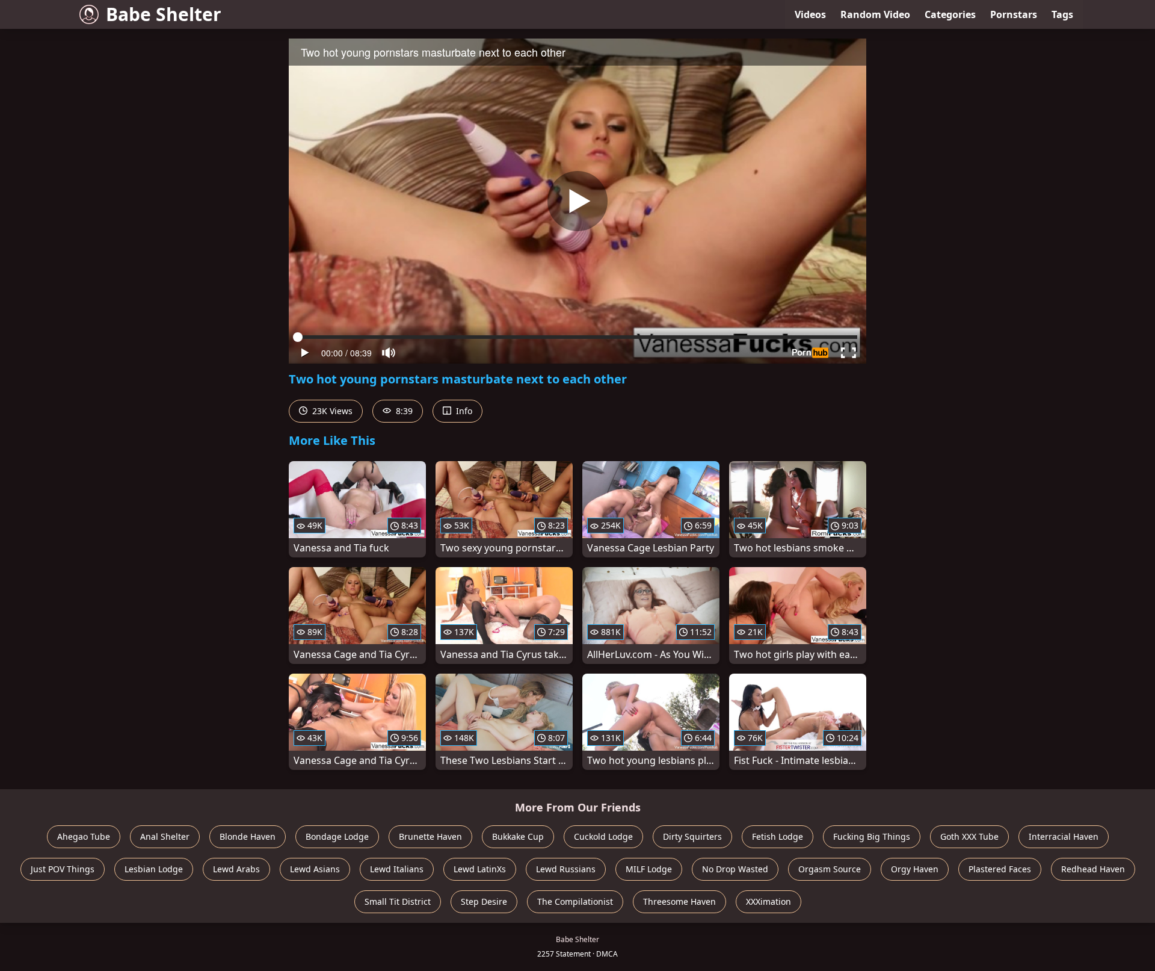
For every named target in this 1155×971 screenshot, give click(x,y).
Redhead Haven (1093, 869)
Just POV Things (62, 869)
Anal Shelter (164, 836)
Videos (810, 14)
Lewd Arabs (236, 869)
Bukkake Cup (518, 836)
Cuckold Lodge (603, 836)
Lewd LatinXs (480, 869)
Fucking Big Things (871, 836)
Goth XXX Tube (969, 836)
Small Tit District (398, 901)
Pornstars (1013, 14)
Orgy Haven (914, 869)
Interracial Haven (1063, 836)
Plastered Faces (1000, 869)
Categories (950, 14)
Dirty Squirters (692, 836)
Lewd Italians (397, 869)
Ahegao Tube (83, 836)
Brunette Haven (430, 836)
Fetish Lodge (777, 836)
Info (463, 411)
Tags (1062, 14)
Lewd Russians (566, 869)
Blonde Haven (248, 836)
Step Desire (484, 901)
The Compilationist (575, 901)
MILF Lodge (649, 869)
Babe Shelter (163, 14)
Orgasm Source (829, 869)
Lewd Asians (315, 869)
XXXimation (768, 901)
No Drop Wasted (735, 869)
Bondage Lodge (337, 836)
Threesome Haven (679, 901)
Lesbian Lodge (154, 869)
